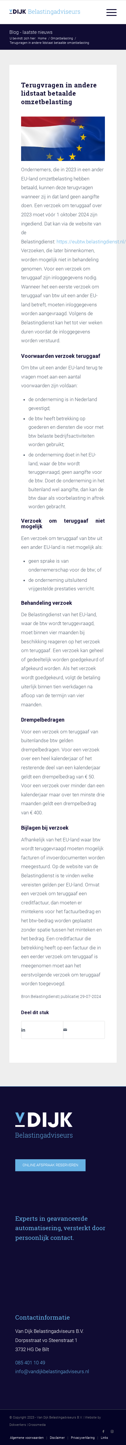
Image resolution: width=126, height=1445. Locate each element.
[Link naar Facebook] (103, 1431)
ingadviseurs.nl (73, 1371)
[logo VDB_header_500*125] (52, 12)
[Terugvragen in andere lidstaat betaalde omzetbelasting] (63, 139)
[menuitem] (109, 12)
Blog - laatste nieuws (30, 32)
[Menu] (109, 12)
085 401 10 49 (30, 1363)
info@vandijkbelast (36, 1371)
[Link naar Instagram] (112, 1431)
